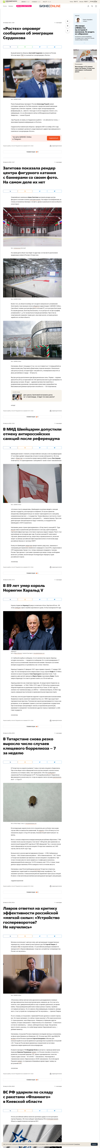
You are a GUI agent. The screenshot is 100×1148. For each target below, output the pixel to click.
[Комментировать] (68, 21)
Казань (5, 6)
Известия (19, 458)
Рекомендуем (78, 64)
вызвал (13, 1038)
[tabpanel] (85, 28)
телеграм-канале (35, 199)
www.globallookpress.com (39, 653)
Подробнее (77, 1144)
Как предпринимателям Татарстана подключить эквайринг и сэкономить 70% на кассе (85, 69)
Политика (14, 561)
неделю (41, 830)
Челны (71, 1)
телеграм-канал (17, 248)
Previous (75, 43)
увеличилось (57, 777)
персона (77, 15)
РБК (22, 55)
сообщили (51, 772)
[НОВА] (24, 6)
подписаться (53, 138)
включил (37, 869)
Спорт (13, 405)
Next (95, 43)
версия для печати (57, 145)
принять (94, 1144)
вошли (13, 529)
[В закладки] (68, 26)
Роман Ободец (86, 19)
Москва (81, 1)
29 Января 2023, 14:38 (8, 22)
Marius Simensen (18, 653)
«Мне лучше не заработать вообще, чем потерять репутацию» (84, 29)
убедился (36, 306)
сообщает (17, 607)
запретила (28, 545)
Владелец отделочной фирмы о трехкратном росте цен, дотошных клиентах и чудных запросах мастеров (85, 36)
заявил (34, 1052)
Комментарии (32, 152)
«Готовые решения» (88, 21)
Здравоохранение (17, 880)
